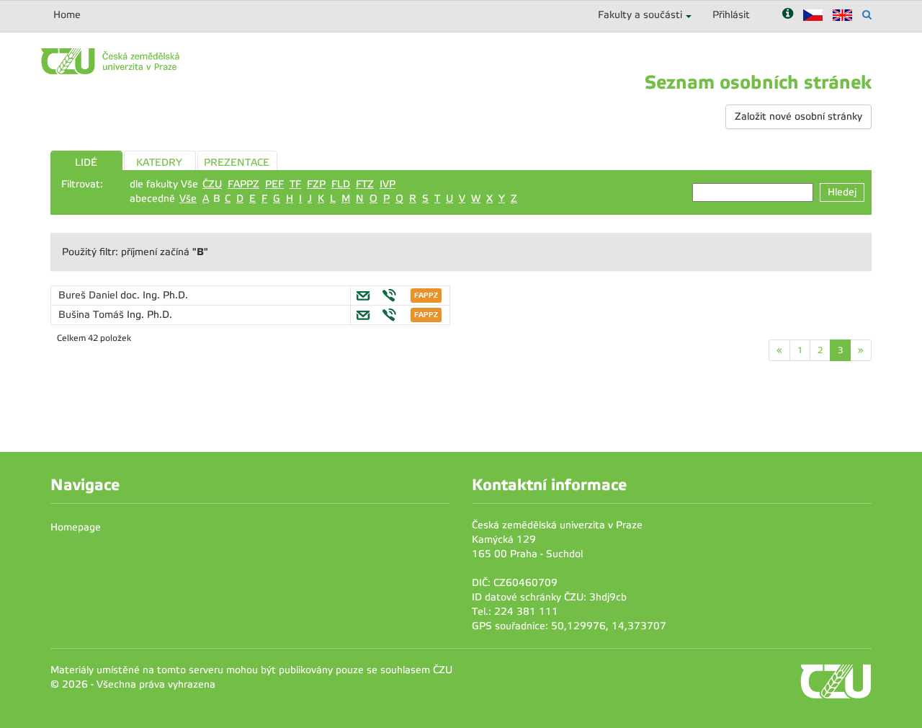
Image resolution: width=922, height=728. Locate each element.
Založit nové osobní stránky (798, 116)
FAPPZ (243, 184)
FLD (340, 184)
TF (295, 184)
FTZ (365, 184)
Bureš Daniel (89, 295)
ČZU (212, 184)
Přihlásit (731, 14)
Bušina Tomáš (92, 314)
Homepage (75, 527)
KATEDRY (159, 162)
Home (67, 14)
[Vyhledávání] (867, 14)
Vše (188, 198)
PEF (274, 184)
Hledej (842, 192)
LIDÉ (86, 162)
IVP (387, 184)
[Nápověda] (787, 14)
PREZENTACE (236, 162)
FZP (316, 184)
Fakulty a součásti (640, 14)
